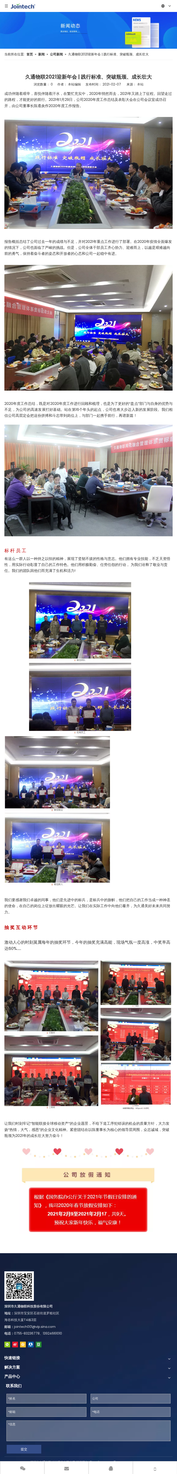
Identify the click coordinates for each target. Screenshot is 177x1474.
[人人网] (31, 1344)
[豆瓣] (38, 1344)
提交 (24, 1449)
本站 (140, 84)
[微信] (7, 1344)
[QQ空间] (23, 1344)
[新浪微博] (15, 1344)
